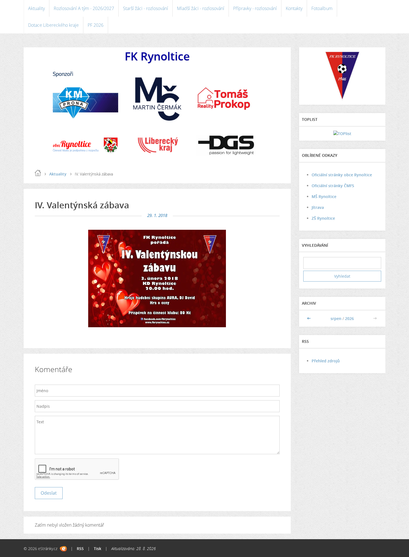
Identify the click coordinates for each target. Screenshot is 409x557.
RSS (80, 548)
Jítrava (318, 207)
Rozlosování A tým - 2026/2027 (84, 8)
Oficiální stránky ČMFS (333, 185)
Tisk (97, 548)
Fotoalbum (321, 8)
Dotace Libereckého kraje (53, 25)
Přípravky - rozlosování (255, 8)
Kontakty (294, 8)
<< (309, 318)
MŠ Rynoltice (324, 196)
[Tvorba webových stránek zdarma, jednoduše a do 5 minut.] (63, 548)
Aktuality (36, 8)
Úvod (38, 173)
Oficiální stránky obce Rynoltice (342, 174)
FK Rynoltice (157, 56)
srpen (336, 318)
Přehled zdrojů (326, 360)
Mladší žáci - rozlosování (200, 8)
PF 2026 (96, 25)
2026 (349, 318)
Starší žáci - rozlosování (145, 8)
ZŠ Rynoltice (323, 218)
